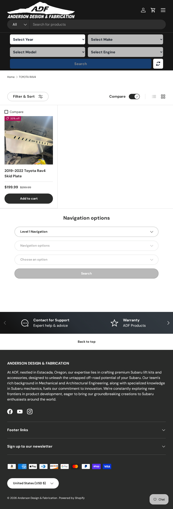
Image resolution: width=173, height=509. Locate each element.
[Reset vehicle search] (158, 64)
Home (11, 77)
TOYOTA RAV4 (27, 77)
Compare (117, 96)
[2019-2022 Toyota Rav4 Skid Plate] (29, 140)
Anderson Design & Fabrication (38, 498)
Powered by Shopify (72, 498)
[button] (153, 10)
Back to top (87, 342)
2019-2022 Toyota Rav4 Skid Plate (25, 173)
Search (80, 63)
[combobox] (86, 24)
